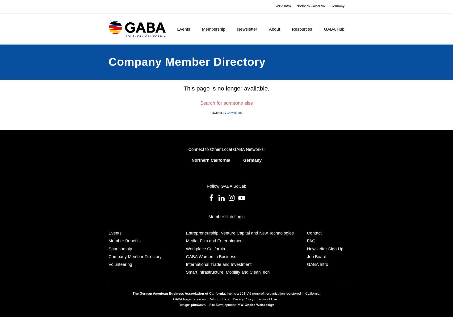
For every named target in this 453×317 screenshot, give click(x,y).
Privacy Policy (243, 299)
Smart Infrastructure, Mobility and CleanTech (228, 272)
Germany (252, 160)
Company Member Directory (135, 256)
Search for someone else (226, 103)
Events (115, 233)
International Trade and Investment (219, 264)
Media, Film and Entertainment (215, 241)
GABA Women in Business (211, 256)
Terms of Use (267, 299)
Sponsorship (120, 249)
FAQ (311, 241)
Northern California (211, 160)
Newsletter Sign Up (325, 249)
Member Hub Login (227, 216)
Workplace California (205, 249)
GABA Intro (317, 264)
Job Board (316, 256)
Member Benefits (125, 241)
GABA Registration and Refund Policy (201, 299)
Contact (314, 233)
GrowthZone (235, 113)
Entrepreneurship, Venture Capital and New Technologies (240, 233)
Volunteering (120, 264)
